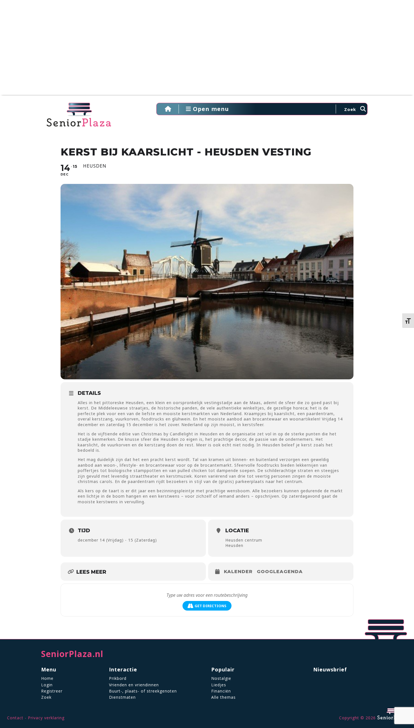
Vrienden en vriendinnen (134, 684)
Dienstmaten (122, 697)
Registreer (52, 691)
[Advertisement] (207, 50)
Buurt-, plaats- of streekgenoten (143, 691)
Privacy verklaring (46, 717)
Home (47, 678)
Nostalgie (221, 678)
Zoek (46, 697)
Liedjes (218, 684)
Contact (15, 717)
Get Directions (210, 605)
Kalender (238, 571)
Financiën (221, 691)
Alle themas (223, 697)
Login (47, 684)
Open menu (210, 109)
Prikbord (117, 678)
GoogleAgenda (280, 571)
